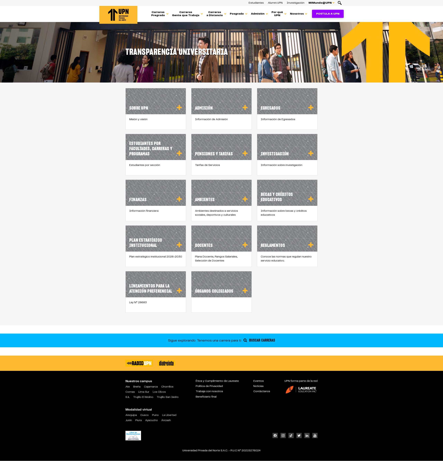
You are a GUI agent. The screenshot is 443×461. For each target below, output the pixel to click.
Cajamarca (151, 386)
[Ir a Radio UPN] (139, 363)
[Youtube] (314, 435)
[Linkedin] (307, 435)
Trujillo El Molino (143, 397)
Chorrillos (167, 386)
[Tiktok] (291, 435)
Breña (137, 386)
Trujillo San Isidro (168, 397)
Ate (127, 386)
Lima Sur (143, 392)
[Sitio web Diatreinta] (166, 363)
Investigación (295, 3)
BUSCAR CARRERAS (261, 340)
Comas (130, 392)
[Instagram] (283, 435)
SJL (127, 397)
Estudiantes (256, 3)
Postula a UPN (328, 13)
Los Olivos (159, 392)
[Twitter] (299, 435)
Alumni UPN (275, 3)
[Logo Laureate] (301, 389)
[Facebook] (276, 435)
